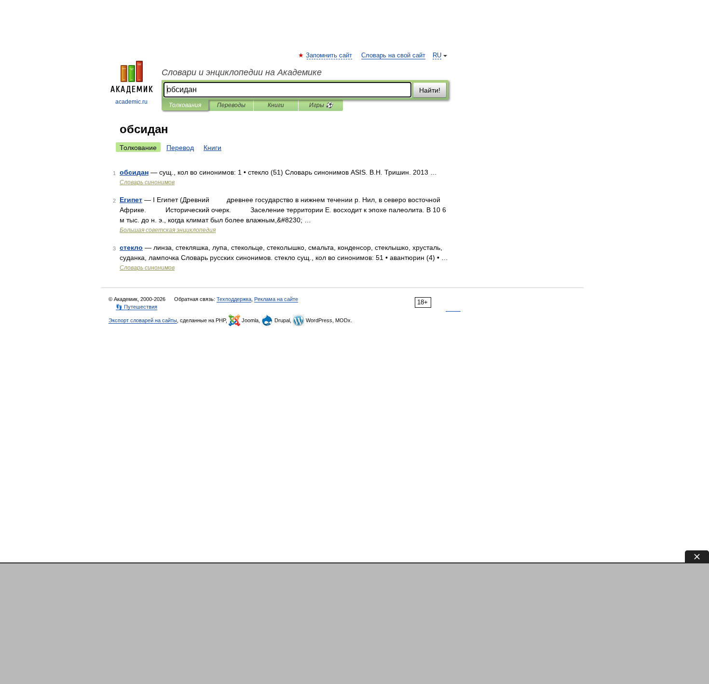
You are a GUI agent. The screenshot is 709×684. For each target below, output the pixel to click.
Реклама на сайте (276, 299)
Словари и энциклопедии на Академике (242, 72)
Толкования (185, 105)
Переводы (231, 105)
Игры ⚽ (321, 105)
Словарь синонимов (147, 182)
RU (437, 55)
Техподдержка (234, 299)
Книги (276, 105)
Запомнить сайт (329, 55)
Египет (131, 200)
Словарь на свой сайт (393, 55)
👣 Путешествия (136, 307)
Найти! (429, 90)
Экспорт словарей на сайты (143, 320)
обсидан (134, 172)
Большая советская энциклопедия (168, 230)
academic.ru (131, 101)
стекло (131, 247)
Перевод (180, 147)
